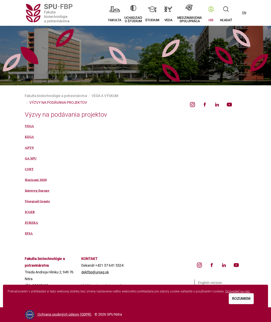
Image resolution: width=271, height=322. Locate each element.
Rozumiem (241, 298)
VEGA (29, 126)
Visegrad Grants (37, 201)
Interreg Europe (37, 190)
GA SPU (31, 158)
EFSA (29, 233)
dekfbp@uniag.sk (95, 272)
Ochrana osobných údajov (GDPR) (64, 314)
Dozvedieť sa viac (237, 291)
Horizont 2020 (36, 180)
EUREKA (31, 222)
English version (210, 283)
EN (244, 13)
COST (29, 169)
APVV (29, 147)
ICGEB (30, 212)
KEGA (29, 137)
